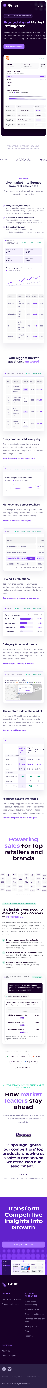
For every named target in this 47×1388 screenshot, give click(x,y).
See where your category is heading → (19, 663)
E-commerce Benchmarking (31, 1303)
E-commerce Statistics (34, 1314)
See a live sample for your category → (19, 458)
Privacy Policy (17, 1376)
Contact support (9, 1355)
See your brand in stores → (14, 730)
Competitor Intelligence (11, 1299)
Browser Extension (32, 1309)
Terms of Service (32, 1376)
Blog (27, 1331)
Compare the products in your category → (21, 818)
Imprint (5, 1376)
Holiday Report (31, 1326)
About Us (6, 1351)
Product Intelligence (10, 1304)
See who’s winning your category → (18, 520)
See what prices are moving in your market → (22, 598)
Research (29, 1336)
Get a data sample (14, 47)
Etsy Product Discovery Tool (35, 1320)
